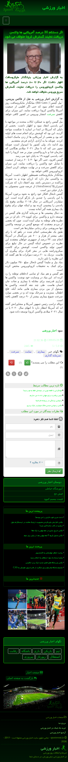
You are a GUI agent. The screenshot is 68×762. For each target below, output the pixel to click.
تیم (58, 651)
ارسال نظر (52, 471)
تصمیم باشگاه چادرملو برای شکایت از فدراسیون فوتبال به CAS (38, 568)
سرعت (51, 114)
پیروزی (28, 656)
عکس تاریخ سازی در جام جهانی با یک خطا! (47, 530)
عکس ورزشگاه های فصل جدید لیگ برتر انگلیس (44, 563)
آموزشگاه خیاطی (54, 488)
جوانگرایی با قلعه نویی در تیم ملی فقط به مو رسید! (42, 390)
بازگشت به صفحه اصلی (20, 678)
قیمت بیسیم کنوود (53, 499)
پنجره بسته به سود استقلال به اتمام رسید (46, 558)
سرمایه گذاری (53, 355)
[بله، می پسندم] (27, 362)
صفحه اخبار (33, 672)
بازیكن (48, 651)
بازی (37, 651)
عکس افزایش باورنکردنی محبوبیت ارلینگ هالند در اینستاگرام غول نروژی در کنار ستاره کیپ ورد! (37, 523)
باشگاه (26, 651)
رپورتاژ (41, 656)
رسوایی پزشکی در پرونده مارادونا (49, 400)
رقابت (13, 651)
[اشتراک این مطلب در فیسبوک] (20, 373)
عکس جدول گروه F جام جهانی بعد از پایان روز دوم (43, 535)
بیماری (41, 351)
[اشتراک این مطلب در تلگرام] (26, 373)
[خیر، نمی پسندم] (11, 362)
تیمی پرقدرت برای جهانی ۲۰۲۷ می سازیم (46, 395)
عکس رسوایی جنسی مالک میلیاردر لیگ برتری (44, 405)
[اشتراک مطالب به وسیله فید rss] (8, 373)
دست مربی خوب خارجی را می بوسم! (49, 517)
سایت (28, 351)
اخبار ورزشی (53, 7)
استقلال (55, 656)
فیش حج (58, 493)
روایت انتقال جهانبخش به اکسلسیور (49, 553)
